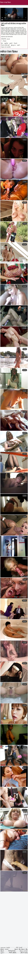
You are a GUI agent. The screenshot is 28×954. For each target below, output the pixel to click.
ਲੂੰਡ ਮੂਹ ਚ (13, 45)
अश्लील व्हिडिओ (12, 952)
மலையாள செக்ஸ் (5, 947)
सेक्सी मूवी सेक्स (12, 951)
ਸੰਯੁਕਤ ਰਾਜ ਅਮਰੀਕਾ (6, 47)
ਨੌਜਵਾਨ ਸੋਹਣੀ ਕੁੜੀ (5, 45)
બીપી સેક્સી (19, 947)
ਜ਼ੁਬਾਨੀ (10, 43)
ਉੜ (2, 43)
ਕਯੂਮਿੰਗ (6, 43)
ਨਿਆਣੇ (15, 43)
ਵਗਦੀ (18, 45)
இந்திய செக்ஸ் (5, 949)
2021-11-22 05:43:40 (7, 36)
